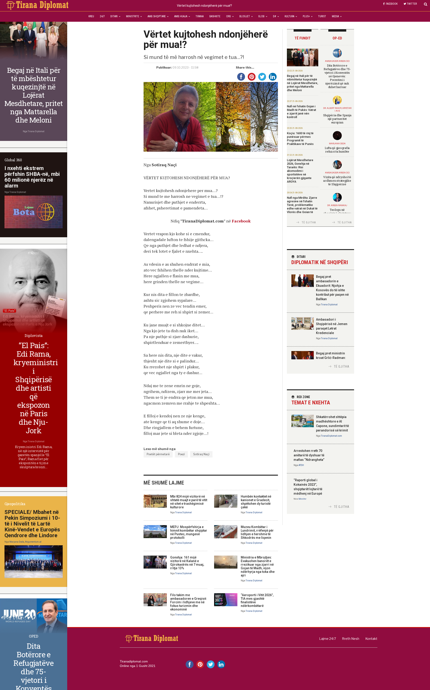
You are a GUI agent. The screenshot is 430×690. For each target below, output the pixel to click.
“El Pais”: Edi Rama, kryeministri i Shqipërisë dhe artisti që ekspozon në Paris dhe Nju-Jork (35, 387)
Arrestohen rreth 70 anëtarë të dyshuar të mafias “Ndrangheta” (309, 455)
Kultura (289, 16)
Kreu (91, 16)
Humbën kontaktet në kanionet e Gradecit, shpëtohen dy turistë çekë (256, 502)
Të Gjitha (309, 222)
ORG (228, 16)
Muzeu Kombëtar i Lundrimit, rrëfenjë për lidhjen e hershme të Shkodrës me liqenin (257, 532)
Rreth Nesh (350, 638)
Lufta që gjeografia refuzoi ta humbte (337, 149)
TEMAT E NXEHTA (310, 400)
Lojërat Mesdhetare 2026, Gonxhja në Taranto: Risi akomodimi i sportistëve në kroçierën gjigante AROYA (300, 170)
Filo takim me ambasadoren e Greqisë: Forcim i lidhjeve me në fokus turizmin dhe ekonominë (188, 602)
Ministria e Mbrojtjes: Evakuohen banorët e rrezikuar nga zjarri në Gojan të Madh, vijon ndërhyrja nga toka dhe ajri (258, 566)
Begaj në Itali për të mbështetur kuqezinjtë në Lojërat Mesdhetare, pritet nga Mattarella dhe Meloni (302, 83)
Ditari (114, 16)
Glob (261, 16)
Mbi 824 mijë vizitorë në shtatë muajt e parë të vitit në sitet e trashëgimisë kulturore (188, 502)
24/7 (102, 16)
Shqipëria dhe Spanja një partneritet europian (337, 118)
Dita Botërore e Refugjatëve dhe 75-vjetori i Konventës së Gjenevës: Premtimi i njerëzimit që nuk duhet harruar (337, 76)
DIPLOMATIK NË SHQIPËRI (319, 260)
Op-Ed (337, 38)
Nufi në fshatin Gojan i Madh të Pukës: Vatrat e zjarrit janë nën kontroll (301, 112)
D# (274, 16)
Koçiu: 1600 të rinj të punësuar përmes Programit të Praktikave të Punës (300, 139)
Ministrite (132, 16)
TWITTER (412, 3)
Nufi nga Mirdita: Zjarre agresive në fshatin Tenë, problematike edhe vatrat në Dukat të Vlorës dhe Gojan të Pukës (302, 206)
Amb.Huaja (180, 16)
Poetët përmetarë (158, 454)
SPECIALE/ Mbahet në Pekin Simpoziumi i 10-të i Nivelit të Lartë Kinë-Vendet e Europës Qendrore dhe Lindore (32, 524)
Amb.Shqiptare (157, 16)
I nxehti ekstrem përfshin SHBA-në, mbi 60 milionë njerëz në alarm (32, 177)
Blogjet (244, 16)
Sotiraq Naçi (201, 454)
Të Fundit (303, 38)
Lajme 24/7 (327, 638)
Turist (322, 16)
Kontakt (371, 638)
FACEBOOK (392, 3)
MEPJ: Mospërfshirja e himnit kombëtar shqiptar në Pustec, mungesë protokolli (188, 532)
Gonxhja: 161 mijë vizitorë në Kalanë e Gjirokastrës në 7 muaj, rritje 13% (187, 563)
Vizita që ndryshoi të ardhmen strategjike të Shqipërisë (337, 180)
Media (335, 16)
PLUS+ (306, 16)
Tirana (200, 16)
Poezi (181, 454)
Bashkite (214, 16)
